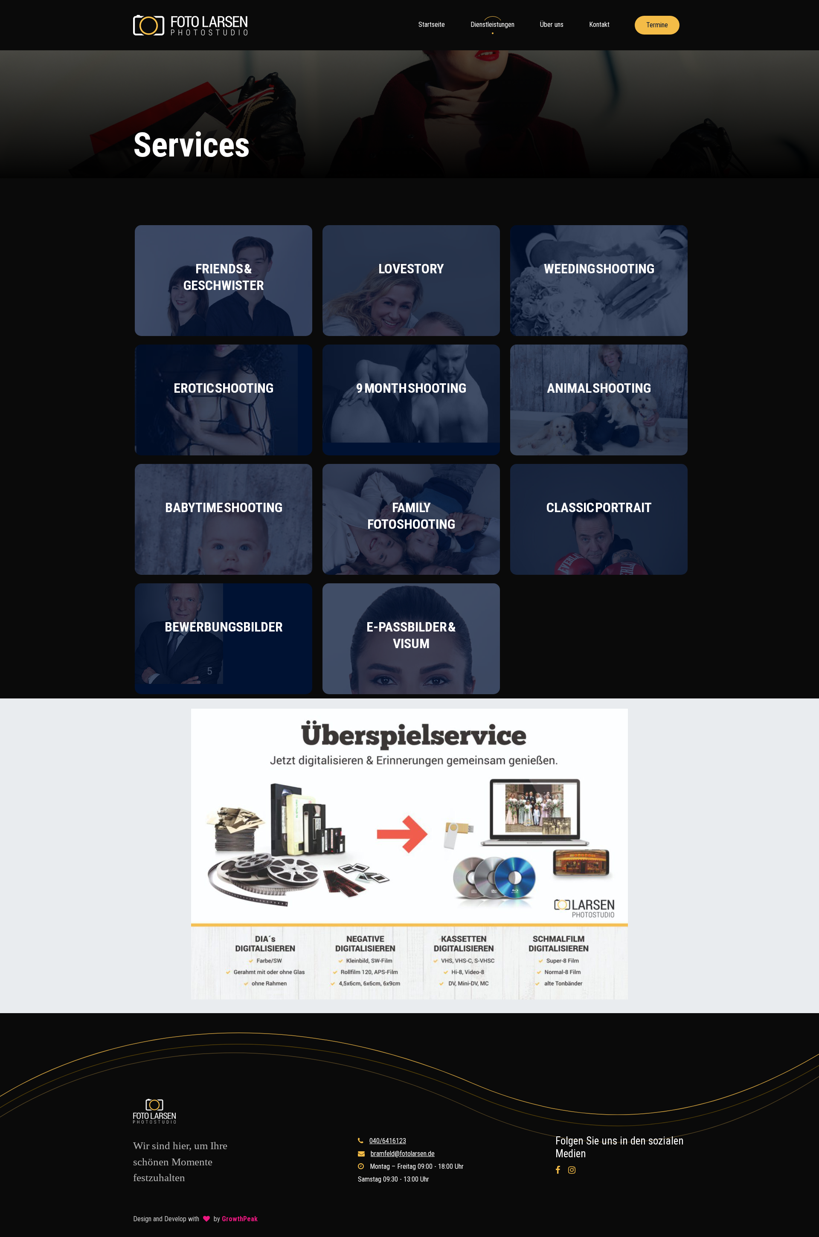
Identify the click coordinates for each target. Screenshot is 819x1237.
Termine (657, 25)
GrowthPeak (240, 1219)
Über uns (551, 24)
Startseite (431, 24)
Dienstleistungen (492, 24)
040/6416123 (387, 1141)
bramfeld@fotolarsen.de (403, 1154)
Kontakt (599, 24)
